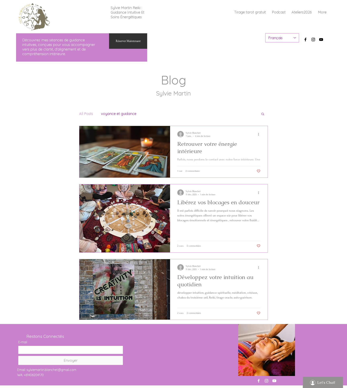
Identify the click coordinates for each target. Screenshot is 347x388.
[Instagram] (313, 39)
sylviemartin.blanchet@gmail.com (51, 370)
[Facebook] (305, 39)
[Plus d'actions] (259, 134)
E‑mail (22, 342)
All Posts (86, 113)
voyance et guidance (118, 113)
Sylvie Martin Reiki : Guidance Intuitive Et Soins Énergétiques (127, 12)
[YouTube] (321, 39)
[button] (263, 114)
